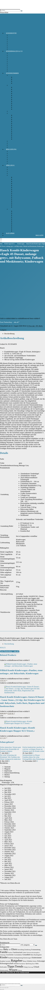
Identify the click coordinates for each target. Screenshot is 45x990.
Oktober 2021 (9, 873)
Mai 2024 (7, 816)
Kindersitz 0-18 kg (15, 37)
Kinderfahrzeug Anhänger (22, 193)
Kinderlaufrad (18, 197)
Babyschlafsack (14, 75)
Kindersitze (11, 33)
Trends (19, 966)
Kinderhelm (17, 195)
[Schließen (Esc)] (7, 987)
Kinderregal (17, 103)
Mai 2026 (7, 792)
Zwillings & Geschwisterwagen (20, 69)
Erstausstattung (35, 949)
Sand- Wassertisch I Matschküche (24, 221)
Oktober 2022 (9, 852)
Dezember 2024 (9, 806)
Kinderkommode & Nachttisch (23, 101)
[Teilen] (5, 987)
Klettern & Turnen (19, 217)
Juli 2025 (7, 796)
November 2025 (10, 794)
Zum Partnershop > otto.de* (9, 322)
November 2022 (10, 850)
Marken (7, 775)
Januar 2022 (8, 869)
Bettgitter (16, 117)
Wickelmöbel (17, 109)
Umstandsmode (14, 161)
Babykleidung (13, 153)
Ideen (32, 955)
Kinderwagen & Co (14, 51)
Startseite (7, 767)
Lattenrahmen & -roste (21, 133)
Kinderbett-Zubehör (15, 113)
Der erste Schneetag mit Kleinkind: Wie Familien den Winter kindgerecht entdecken (10, 757)
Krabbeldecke (18, 131)
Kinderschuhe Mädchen (17, 157)
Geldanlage (3, 954)
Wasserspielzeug (18, 231)
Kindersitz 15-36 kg (15, 39)
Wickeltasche (13, 65)
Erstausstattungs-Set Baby (18, 151)
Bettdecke (16, 137)
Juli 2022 (7, 857)
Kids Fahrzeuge (14, 175)
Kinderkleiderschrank (20, 99)
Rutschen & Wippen (20, 219)
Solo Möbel (13, 85)
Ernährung (27, 949)
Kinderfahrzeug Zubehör (21, 191)
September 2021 (10, 875)
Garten (24, 952)
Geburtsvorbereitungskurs (33, 952)
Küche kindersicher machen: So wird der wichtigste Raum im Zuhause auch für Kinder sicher (33, 749)
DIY (10, 949)
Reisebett (16, 107)
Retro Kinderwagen (15, 61)
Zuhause (20, 970)
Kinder (4, 957)
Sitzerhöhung (13, 47)
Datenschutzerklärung (11, 773)
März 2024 (8, 820)
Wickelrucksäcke (4, 970)
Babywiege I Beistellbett (21, 89)
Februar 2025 (9, 802)
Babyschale (13, 35)
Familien (10, 952)
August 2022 (8, 855)
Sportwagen (13, 59)
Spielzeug (10, 165)
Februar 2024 (9, 822)
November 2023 (10, 826)
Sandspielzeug (18, 225)
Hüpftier (16, 215)
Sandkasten (17, 223)
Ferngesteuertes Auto (20, 187)
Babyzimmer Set (14, 141)
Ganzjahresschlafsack (20, 77)
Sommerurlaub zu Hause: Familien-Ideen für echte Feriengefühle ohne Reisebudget (33, 757)
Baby (5, 949)
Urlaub (36, 967)
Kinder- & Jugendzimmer (17, 143)
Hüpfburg (16, 213)
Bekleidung (11, 149)
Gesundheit (26, 955)
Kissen (15, 129)
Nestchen (16, 135)
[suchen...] (36, 945)
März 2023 (8, 842)
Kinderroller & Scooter (21, 199)
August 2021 (8, 877)
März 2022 (8, 865)
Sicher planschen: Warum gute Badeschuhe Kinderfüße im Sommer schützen (10, 749)
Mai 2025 (7, 798)
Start (1, 243)
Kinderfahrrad (18, 189)
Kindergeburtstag (18, 958)
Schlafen (29, 961)
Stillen (37, 963)
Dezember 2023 (9, 824)
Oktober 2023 (9, 828)
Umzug (25, 967)
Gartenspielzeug (18, 211)
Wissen (13, 969)
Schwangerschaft (6, 963)
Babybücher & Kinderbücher (19, 171)
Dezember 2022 (9, 848)
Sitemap (7, 777)
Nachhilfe (8, 961)
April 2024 (8, 818)
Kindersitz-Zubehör (15, 43)
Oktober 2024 (9, 810)
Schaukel (16, 227)
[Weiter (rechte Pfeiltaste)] (3, 989)
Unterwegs (30, 967)
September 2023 (10, 830)
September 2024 (10, 812)
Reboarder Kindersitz (16, 45)
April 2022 (8, 863)
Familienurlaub (17, 952)
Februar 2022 (9, 867)
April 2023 (8, 840)
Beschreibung (9, 334)
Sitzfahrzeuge (17, 207)
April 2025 (8, 800)
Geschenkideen (18, 955)
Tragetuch (12, 63)
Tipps (10, 966)
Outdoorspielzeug (15, 209)
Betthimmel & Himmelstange (23, 119)
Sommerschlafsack (19, 81)
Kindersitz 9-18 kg (15, 41)
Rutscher (16, 205)
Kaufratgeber (38, 955)
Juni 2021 (7, 879)
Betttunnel (16, 123)
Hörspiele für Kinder (16, 173)
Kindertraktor (17, 201)
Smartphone (22, 963)
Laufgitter (16, 105)
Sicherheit (12, 145)
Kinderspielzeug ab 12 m (17, 169)
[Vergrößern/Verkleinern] (1, 987)
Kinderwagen (13, 57)
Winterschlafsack (19, 83)
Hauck (2, 328)
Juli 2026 (7, 788)
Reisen (24, 961)
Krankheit (2, 961)
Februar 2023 (9, 844)
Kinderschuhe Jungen (16, 159)
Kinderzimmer (12, 73)
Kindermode (13, 155)
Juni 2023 (7, 836)
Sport (33, 963)
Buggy (11, 55)
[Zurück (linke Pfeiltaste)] (1, 989)
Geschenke (10, 955)
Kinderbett (16, 97)
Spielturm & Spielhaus (21, 229)
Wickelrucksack (14, 67)
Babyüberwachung (15, 111)
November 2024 (10, 808)
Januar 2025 (8, 804)
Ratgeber (10, 233)
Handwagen (17, 183)
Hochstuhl (16, 93)
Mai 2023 (7, 838)
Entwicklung (20, 949)
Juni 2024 (7, 814)
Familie (4, 952)
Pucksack (16, 79)
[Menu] (1, 239)
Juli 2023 (7, 834)
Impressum (8, 771)
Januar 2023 (8, 846)
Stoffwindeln (3, 967)
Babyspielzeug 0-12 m (16, 167)
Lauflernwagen (18, 203)
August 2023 (8, 832)
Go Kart (16, 181)
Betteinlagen (17, 115)
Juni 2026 (7, 790)
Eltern (14, 949)
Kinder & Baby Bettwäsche (22, 121)
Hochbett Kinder (19, 95)
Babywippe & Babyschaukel (23, 87)
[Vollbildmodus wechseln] (3, 987)
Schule (35, 961)
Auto (1, 949)
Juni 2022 (7, 859)
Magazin (39, 235)
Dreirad (15, 179)
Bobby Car (17, 177)
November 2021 (10, 871)
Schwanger (41, 961)
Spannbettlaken (18, 139)
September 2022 (10, 854)
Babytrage (12, 53)
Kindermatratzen (19, 127)
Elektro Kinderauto (19, 185)
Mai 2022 (7, 861)
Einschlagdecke (18, 125)
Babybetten (17, 91)
